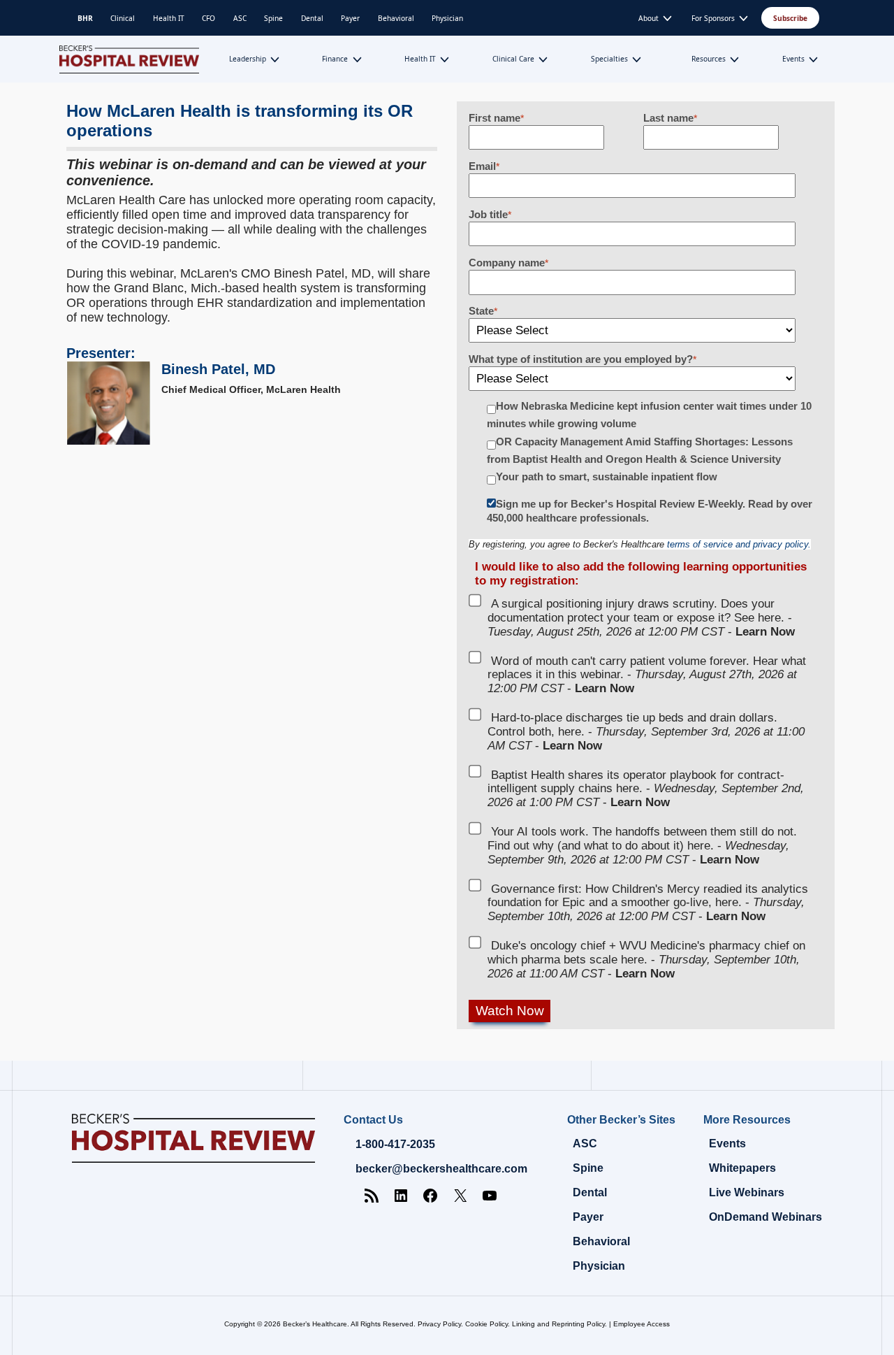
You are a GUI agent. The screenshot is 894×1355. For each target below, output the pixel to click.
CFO (208, 18)
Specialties (609, 59)
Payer (350, 18)
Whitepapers (742, 1168)
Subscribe (790, 18)
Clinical (122, 18)
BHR (85, 18)
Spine (273, 18)
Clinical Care (513, 59)
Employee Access (641, 1324)
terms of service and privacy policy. (739, 544)
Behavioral (396, 18)
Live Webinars (746, 1192)
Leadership (247, 59)
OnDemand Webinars (765, 1217)
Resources (708, 59)
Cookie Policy (486, 1324)
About (648, 18)
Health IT (168, 18)
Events (793, 59)
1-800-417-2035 (395, 1144)
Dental (312, 18)
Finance (335, 59)
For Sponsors (713, 18)
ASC (240, 18)
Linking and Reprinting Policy (558, 1324)
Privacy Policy (439, 1324)
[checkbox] (646, 443)
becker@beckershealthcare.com (441, 1169)
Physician (447, 18)
